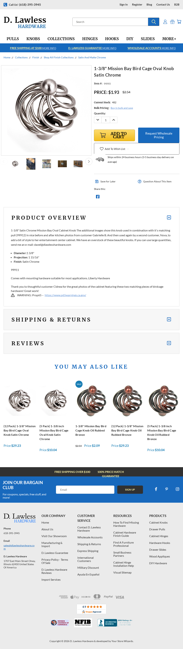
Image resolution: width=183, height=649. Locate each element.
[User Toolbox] (165, 21)
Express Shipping (87, 550)
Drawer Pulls (157, 529)
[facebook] (156, 489)
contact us (163, 4)
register (137, 4)
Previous (3, 161)
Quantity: (100, 113)
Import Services (51, 579)
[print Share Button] (123, 197)
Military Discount (88, 567)
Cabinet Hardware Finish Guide (124, 534)
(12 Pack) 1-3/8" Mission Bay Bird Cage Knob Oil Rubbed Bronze (127, 430)
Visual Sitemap (122, 572)
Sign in (124, 4)
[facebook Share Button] (98, 197)
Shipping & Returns (89, 544)
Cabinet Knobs (158, 522)
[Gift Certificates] (172, 21)
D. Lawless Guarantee (54, 552)
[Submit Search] (153, 22)
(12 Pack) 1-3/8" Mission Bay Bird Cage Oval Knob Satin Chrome (20, 430)
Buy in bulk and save (122, 107)
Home (45, 522)
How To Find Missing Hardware (126, 524)
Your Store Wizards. (122, 641)
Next (88, 161)
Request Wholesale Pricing (158, 135)
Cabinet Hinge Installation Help (123, 564)
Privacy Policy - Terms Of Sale (54, 561)
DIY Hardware (158, 563)
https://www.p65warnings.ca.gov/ (65, 295)
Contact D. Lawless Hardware (89, 529)
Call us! (25, 4)
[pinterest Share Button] (136, 197)
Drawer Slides (157, 549)
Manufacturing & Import (51, 544)
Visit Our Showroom (54, 536)
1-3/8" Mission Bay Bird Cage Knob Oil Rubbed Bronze (90, 430)
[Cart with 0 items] (179, 21)
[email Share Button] (110, 197)
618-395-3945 (12, 533)
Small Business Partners (122, 554)
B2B (176, 4)
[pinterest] (167, 489)
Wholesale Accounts (90, 537)
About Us (47, 529)
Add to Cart (20, 400)
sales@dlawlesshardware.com (19, 547)
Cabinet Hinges (158, 536)
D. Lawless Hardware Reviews (54, 571)
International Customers (85, 559)
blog (149, 4)
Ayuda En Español (88, 574)
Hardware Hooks (159, 542)
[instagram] (177, 489)
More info (33, 48)
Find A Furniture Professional (123, 544)
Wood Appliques (159, 556)
